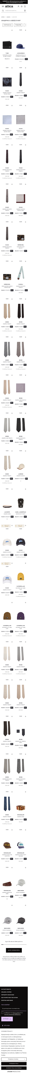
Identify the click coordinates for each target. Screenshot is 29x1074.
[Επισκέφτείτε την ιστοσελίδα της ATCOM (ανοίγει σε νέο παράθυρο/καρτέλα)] (13, 1071)
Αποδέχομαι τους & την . (13, 1013)
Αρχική (3, 17)
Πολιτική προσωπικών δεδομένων (12, 1014)
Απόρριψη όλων (13, 1063)
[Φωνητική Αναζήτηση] (25, 10)
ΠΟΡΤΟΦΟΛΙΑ (8, 25)
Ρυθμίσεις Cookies (13, 1059)
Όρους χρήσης (16, 1012)
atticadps (7, 1025)
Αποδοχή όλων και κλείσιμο (14, 1068)
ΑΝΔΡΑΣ (8, 17)
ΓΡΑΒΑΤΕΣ (18, 25)
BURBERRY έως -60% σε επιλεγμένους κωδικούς (13, 1)
